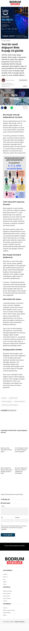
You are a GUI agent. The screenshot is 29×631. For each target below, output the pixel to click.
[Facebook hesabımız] (5, 628)
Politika (4, 19)
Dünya (4, 22)
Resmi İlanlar (6, 38)
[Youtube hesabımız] (18, 628)
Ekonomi (4, 16)
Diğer (3, 35)
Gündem (4, 13)
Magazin (4, 29)
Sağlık (4, 32)
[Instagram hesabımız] (14, 628)
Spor (3, 25)
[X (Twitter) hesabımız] (9, 628)
